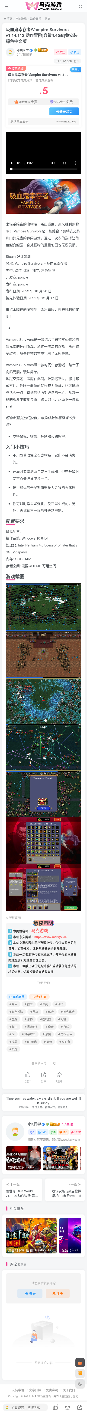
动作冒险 (35, 19)
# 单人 (13, 1004)
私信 (76, 52)
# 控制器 (45, 1019)
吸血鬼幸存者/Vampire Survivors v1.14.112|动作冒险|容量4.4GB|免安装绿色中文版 (41, 35)
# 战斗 (34, 1012)
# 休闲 (44, 1004)
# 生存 (13, 1019)
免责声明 (52, 1390)
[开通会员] (80, 1362)
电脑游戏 (21, 19)
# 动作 (59, 1004)
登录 (32, 1293)
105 (64, 1132)
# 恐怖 (29, 1019)
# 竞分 (13, 1042)
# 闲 (12, 1034)
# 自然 (65, 1027)
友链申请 (18, 1390)
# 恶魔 (47, 1034)
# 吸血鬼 (64, 1042)
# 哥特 (48, 1042)
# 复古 (13, 1027)
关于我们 (69, 1390)
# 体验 (50, 1012)
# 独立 (29, 1004)
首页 (9, 19)
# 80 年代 (31, 1042)
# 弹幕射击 (28, 1034)
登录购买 (65, 111)
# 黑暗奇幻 (31, 1027)
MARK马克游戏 (41, 1396)
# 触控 (13, 1049)
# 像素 (50, 1027)
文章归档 (35, 1390)
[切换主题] (80, 1384)
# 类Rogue (65, 1034)
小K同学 (23, 50)
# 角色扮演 (16, 1012)
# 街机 (62, 1019)
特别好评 (41, 997)
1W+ (44, 1132)
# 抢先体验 (67, 1012)
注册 (59, 1293)
